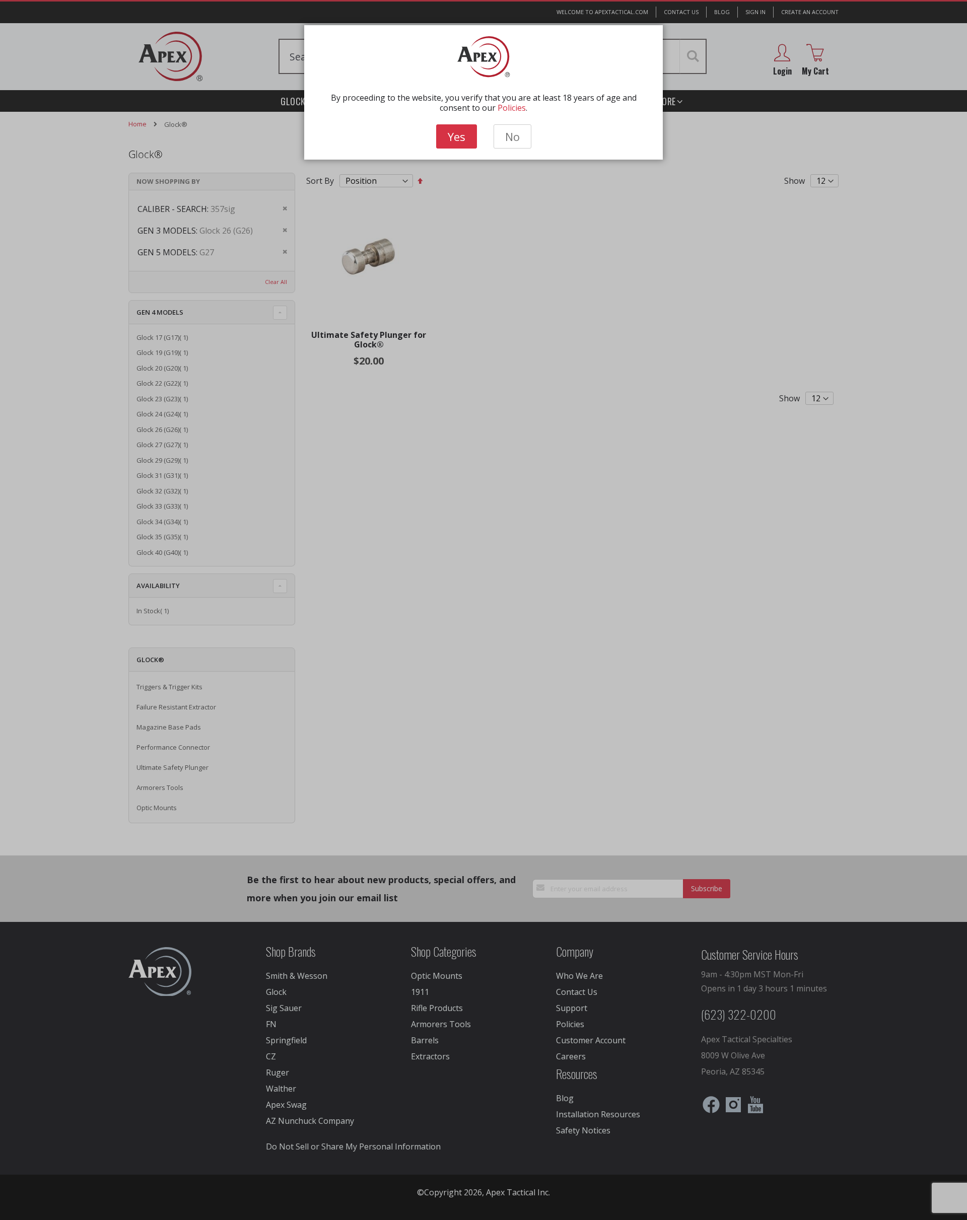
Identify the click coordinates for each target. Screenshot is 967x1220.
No (512, 136)
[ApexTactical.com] (483, 57)
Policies (512, 107)
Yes (456, 136)
